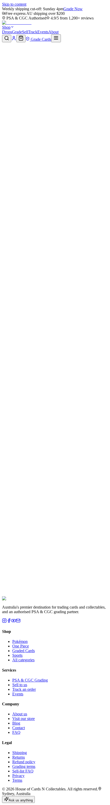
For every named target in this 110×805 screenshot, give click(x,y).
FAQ (16, 732)
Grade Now (73, 9)
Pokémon (20, 641)
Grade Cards (40, 39)
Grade (17, 32)
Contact (18, 728)
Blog (16, 723)
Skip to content (14, 4)
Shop (6, 27)
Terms (17, 780)
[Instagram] (4, 621)
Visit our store (23, 718)
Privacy (18, 775)
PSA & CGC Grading (30, 680)
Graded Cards (23, 651)
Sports (17, 655)
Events (42, 32)
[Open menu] (56, 38)
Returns (18, 757)
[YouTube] (13, 621)
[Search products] (6, 38)
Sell (25, 32)
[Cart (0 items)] (21, 38)
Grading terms (23, 766)
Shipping (19, 752)
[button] (55, 65)
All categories (23, 660)
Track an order (24, 689)
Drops (7, 32)
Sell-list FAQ (23, 771)
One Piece (20, 646)
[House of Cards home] (16, 22)
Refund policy (23, 762)
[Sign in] (13, 39)
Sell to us (19, 685)
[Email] (18, 621)
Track (32, 32)
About (53, 32)
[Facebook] (9, 621)
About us (19, 714)
